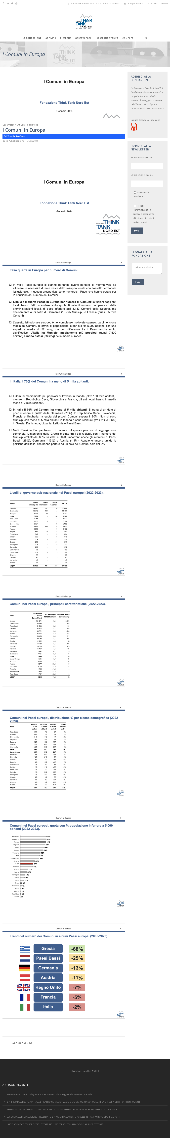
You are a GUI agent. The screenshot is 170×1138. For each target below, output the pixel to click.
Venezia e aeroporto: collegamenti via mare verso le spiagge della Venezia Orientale (49, 1094)
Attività (50, 38)
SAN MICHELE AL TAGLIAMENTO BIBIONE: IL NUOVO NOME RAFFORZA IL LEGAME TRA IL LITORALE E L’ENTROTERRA (62, 1109)
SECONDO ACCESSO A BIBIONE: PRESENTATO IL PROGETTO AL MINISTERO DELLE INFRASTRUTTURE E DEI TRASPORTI (63, 1116)
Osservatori (83, 38)
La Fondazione (32, 38)
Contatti (128, 38)
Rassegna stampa (107, 38)
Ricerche (65, 38)
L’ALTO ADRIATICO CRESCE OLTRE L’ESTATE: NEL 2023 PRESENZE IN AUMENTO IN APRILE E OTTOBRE (55, 1124)
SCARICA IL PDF (22, 1043)
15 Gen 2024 (32, 140)
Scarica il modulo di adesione (145, 119)
